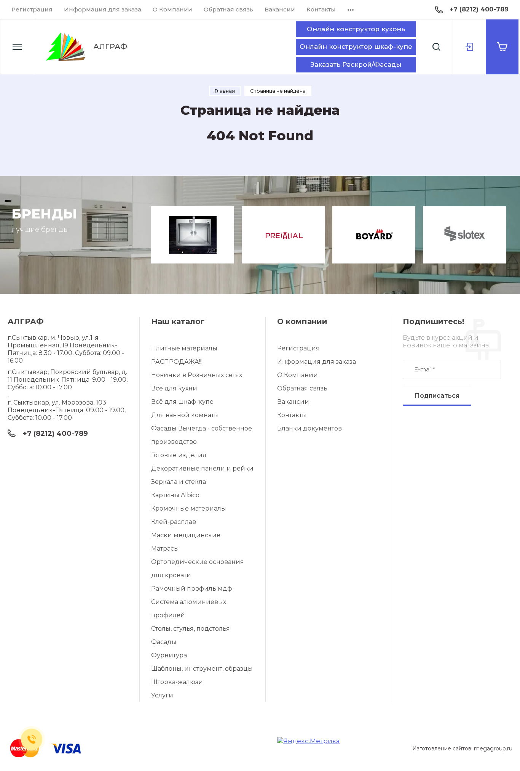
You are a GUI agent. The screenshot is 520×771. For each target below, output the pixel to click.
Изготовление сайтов (441, 748)
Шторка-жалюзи (177, 682)
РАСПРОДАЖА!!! (177, 361)
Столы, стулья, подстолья (190, 628)
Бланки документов (309, 428)
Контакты (321, 9)
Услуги (162, 695)
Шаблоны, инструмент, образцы (202, 668)
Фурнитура (169, 655)
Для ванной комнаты (185, 415)
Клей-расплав (173, 521)
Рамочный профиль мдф (191, 588)
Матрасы (165, 548)
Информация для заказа (102, 9)
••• (350, 9)
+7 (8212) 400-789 (479, 9)
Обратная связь (228, 9)
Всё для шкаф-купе (182, 401)
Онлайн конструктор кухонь (356, 29)
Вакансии (280, 9)
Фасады (164, 642)
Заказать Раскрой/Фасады (356, 64)
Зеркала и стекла (178, 481)
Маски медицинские (185, 535)
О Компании (172, 9)
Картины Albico (175, 495)
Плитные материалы (184, 348)
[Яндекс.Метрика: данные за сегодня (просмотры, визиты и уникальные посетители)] (308, 741)
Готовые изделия (178, 455)
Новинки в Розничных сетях (196, 375)
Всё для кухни (174, 388)
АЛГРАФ (110, 46)
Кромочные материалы (188, 508)
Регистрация (32, 9)
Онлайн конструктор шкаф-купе (356, 46)
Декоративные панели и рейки (202, 468)
